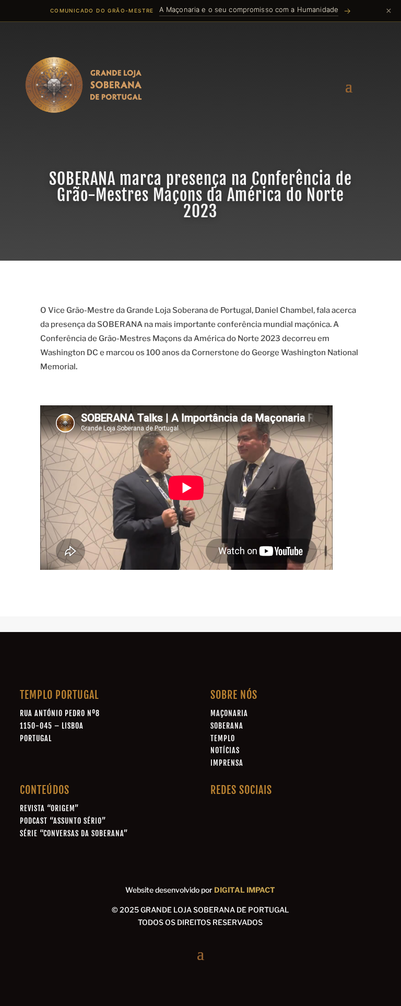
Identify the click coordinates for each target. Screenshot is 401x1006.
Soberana (226, 725)
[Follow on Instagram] (264, 812)
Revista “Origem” (49, 808)
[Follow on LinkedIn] (240, 812)
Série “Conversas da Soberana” (74, 833)
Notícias (225, 750)
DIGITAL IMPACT (244, 889)
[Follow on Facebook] (216, 812)
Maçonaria (229, 713)
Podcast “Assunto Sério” (63, 820)
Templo (222, 738)
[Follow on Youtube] (288, 812)
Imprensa (226, 762)
